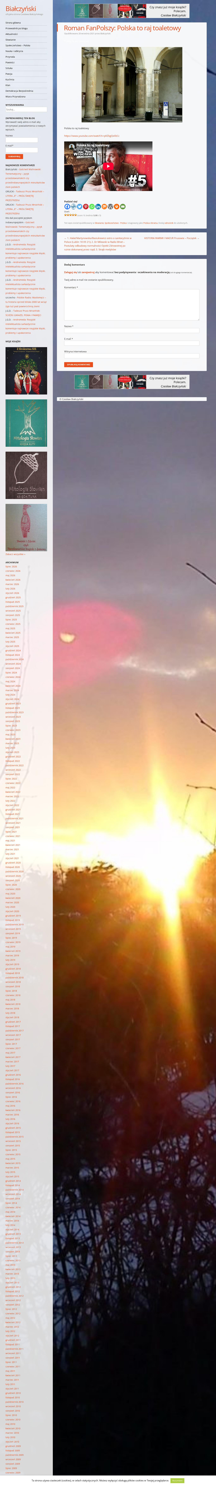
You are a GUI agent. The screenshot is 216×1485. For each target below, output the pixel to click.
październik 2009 (15, 1454)
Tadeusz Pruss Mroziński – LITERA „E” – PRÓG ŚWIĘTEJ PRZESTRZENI (25, 196)
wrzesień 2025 (13, 610)
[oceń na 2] (68, 215)
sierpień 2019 (13, 933)
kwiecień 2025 (13, 632)
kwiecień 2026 (13, 579)
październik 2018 (15, 977)
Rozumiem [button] (177, 1480)
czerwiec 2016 (13, 1101)
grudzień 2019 (13, 915)
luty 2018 (10, 1012)
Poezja (9, 73)
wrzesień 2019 (13, 928)
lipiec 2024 (11, 672)
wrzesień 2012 (13, 1300)
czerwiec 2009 (13, 1472)
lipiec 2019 (11, 937)
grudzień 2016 (13, 1074)
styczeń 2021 (12, 858)
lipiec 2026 (11, 566)
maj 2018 (10, 999)
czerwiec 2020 (13, 889)
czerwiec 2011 (13, 1366)
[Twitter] (79, 206)
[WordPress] (110, 206)
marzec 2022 (12, 796)
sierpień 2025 (13, 615)
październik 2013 (15, 1242)
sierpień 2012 (13, 1304)
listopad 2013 (13, 1238)
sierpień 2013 (13, 1251)
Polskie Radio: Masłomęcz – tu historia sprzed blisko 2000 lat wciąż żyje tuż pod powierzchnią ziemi (26, 302)
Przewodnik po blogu (17, 28)
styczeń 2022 (12, 805)
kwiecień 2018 (13, 1004)
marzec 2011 (12, 1379)
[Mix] (104, 206)
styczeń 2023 (12, 752)
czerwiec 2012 (13, 1313)
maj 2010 (10, 1423)
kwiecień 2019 (13, 951)
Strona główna (13, 22)
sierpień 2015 (13, 1145)
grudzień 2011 (13, 1340)
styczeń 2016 (12, 1123)
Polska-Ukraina (150, 222)
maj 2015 (10, 1158)
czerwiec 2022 (13, 783)
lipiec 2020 (11, 884)
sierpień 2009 (13, 1463)
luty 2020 (10, 906)
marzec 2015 (12, 1167)
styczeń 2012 (12, 1335)
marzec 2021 (12, 849)
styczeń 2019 (12, 964)
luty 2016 (10, 1118)
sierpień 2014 (13, 1198)
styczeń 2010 (12, 1441)
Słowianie (11, 39)
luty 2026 (10, 588)
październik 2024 (15, 659)
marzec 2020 (12, 902)
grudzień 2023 (13, 703)
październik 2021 (15, 818)
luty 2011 (10, 1384)
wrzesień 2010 (13, 1406)
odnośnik (168, 222)
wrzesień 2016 (13, 1088)
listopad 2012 (13, 1291)
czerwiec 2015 (13, 1154)
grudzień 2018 (13, 968)
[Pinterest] (86, 206)
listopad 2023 (13, 707)
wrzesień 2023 (13, 716)
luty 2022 (10, 800)
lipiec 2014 (11, 1202)
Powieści (10, 62)
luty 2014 (10, 1225)
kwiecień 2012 (13, 1322)
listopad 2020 (13, 867)
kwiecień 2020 (13, 897)
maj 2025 (10, 628)
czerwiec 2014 (13, 1207)
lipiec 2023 (11, 725)
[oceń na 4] (73, 215)
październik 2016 (15, 1083)
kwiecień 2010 (13, 1428)
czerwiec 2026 (13, 570)
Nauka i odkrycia (14, 51)
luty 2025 (10, 641)
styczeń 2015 (12, 1176)
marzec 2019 (12, 955)
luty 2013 (10, 1278)
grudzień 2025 (13, 597)
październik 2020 (15, 871)
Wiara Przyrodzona (15, 96)
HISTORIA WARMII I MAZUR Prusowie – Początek (171, 238)
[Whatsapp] (92, 206)
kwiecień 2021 (13, 844)
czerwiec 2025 (13, 623)
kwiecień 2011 (13, 1375)
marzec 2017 (12, 1061)
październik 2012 (15, 1295)
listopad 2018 (13, 973)
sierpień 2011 (13, 1357)
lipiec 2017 (11, 1043)
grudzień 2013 (13, 1233)
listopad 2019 (13, 920)
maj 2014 (10, 1211)
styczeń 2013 (12, 1282)
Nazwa (68, 326)
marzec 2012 (12, 1326)
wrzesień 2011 (13, 1353)
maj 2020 (10, 893)
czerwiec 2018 (13, 995)
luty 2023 (10, 747)
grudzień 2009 (13, 1446)
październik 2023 (15, 712)
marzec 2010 (12, 1432)
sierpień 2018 (13, 986)
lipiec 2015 (11, 1149)
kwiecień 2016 (13, 1110)
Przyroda (10, 56)
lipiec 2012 (11, 1309)
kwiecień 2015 (13, 1163)
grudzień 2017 (13, 1021)
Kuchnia (10, 79)
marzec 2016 (12, 1114)
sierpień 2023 (13, 721)
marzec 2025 (12, 637)
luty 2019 (10, 959)
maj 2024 (10, 681)
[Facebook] (67, 206)
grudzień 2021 (13, 809)
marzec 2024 (12, 690)
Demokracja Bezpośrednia (19, 90)
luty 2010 (10, 1437)
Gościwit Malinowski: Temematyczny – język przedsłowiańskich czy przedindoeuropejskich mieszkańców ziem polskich (25, 178)
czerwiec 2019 (13, 942)
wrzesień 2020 (13, 875)
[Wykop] (73, 206)
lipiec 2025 (11, 619)
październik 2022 (15, 765)
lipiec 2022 (11, 778)
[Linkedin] (98, 206)
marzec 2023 (12, 743)
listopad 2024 (13, 654)
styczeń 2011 (12, 1388)
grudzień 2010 (13, 1393)
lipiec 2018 (11, 990)
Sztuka (9, 68)
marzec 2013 (12, 1273)
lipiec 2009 (11, 1468)
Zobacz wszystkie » (15, 554)
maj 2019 (10, 946)
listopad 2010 (13, 1397)
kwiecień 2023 (13, 738)
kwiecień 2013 (13, 1269)
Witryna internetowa (75, 351)
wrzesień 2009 (13, 1459)
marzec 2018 (12, 1008)
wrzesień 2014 (13, 1194)
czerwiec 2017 (13, 1048)
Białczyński (21, 8)
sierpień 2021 (13, 827)
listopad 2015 (13, 1132)
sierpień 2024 (13, 668)
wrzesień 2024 (13, 663)
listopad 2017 (13, 1026)
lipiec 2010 (11, 1415)
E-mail (68, 338)
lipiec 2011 (11, 1362)
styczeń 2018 (12, 1017)
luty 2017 (10, 1065)
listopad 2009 (13, 1450)
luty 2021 (10, 853)
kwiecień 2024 (13, 685)
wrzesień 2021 (13, 822)
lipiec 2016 (11, 1096)
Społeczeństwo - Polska (116, 222)
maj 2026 (10, 575)
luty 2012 (10, 1331)
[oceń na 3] (70, 215)
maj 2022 (10, 787)
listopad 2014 (13, 1185)
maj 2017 (10, 1052)
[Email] (123, 206)
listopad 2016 (13, 1079)
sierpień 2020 (13, 880)
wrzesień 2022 (13, 769)
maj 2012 (10, 1317)
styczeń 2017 (12, 1070)
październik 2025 (15, 606)
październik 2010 (15, 1401)
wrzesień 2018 (13, 981)
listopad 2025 (13, 601)
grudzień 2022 (13, 756)
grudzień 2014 (13, 1180)
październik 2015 (15, 1136)
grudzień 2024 (13, 650)
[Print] (116, 206)
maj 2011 (10, 1370)
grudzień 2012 (13, 1286)
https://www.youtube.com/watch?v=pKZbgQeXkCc (91, 135)
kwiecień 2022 (13, 791)
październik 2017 (15, 1030)
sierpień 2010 (13, 1410)
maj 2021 (10, 840)
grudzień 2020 (13, 862)
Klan (8, 85)
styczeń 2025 (12, 646)
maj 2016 (10, 1105)
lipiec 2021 (11, 831)
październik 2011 (15, 1348)
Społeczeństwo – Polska (18, 45)
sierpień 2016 (13, 1092)
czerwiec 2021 (13, 836)
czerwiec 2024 (13, 676)
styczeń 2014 (12, 1229)
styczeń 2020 (12, 911)
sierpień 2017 (13, 1039)
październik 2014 (15, 1189)
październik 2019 (15, 924)
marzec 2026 (12, 584)
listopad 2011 (13, 1344)
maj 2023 (10, 734)
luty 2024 (10, 694)
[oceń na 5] (75, 215)
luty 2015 (10, 1172)
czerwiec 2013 (13, 1260)
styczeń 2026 (12, 593)
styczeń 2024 (12, 699)
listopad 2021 (13, 814)
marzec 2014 (12, 1220)
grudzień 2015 (13, 1127)
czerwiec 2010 (13, 1419)
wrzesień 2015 (13, 1141)
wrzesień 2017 (13, 1035)
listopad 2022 (13, 760)
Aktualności (12, 34)
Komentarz (71, 287)
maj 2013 (10, 1264)
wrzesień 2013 (13, 1247)
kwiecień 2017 (13, 1057)
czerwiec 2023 (13, 730)
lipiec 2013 (11, 1256)
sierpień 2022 (13, 774)
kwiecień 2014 (13, 1216)
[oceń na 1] (65, 215)
